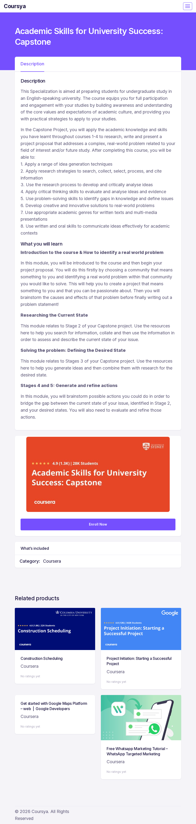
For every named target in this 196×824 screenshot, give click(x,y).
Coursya (15, 6)
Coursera (52, 561)
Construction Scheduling (42, 658)
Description (32, 63)
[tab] (32, 64)
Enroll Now (98, 524)
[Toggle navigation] (187, 6)
